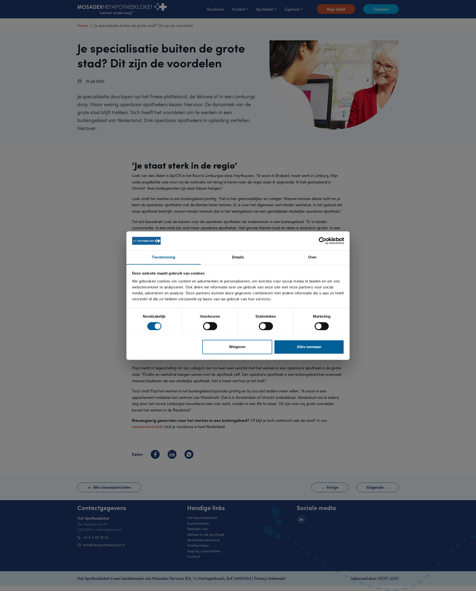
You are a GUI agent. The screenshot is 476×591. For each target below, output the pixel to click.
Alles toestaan (309, 347)
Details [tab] (238, 257)
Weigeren (237, 347)
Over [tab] (312, 257)
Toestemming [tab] (163, 257)
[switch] (210, 326)
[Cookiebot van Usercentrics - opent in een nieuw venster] (322, 240)
